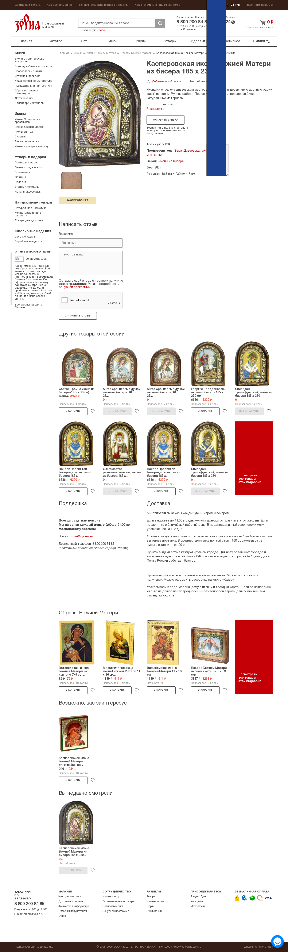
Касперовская (77, 200)
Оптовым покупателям (72, 911)
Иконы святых (24, 132)
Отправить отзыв (78, 316)
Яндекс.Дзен (199, 896)
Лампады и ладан (26, 163)
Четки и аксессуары (28, 192)
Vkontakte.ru (198, 906)
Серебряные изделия (28, 241)
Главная (26, 41)
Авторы (151, 896)
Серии (150, 906)
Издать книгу (110, 896)
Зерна (27, 23)
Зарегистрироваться (260, 5)
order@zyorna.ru (186, 29)
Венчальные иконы (27, 141)
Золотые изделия (26, 237)
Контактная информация (74, 906)
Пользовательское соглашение (180, 947)
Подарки (20, 182)
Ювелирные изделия (33, 231)
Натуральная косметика (31, 208)
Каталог (55, 41)
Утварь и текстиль (27, 187)
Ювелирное (230, 41)
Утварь (170, 41)
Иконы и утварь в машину (31, 146)
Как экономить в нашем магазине (157, 5)
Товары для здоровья (29, 220)
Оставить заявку (165, 120)
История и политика (27, 76)
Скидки (259, 41)
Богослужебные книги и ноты (33, 66)
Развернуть (155, 108)
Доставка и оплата (27, 5)
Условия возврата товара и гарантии (104, 5)
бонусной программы (74, 287)
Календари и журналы (29, 103)
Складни (20, 137)
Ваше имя (66, 233)
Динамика (46, 947)
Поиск (160, 23)
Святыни (20, 177)
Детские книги (24, 98)
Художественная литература (33, 81)
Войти (235, 5)
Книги (112, 41)
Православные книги (28, 71)
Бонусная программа (115, 911)
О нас (62, 916)
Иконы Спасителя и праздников (27, 121)
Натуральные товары (33, 202)
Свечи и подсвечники (28, 167)
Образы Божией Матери (136, 53)
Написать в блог (112, 906)
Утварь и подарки (30, 157)
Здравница (200, 41)
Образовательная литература (26, 92)
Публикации (154, 911)
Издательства (155, 901)
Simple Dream (264, 947)
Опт (84, 41)
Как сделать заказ (59, 5)
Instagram (197, 901)
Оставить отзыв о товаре (118, 901)
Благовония (22, 172)
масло (101, 30)
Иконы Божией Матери (101, 53)
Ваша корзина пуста (259, 27)
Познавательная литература (33, 86)
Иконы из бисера (171, 161)
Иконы (141, 41)
